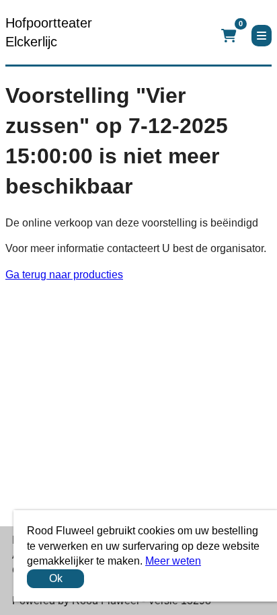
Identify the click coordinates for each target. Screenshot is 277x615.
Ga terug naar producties (64, 274)
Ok (56, 578)
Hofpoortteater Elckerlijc (48, 32)
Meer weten (173, 561)
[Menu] (261, 35)
